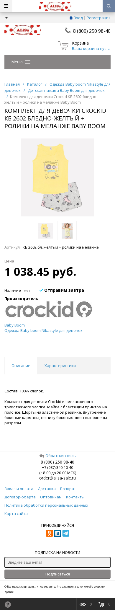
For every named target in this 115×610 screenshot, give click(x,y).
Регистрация (99, 17)
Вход (78, 17)
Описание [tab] (21, 365)
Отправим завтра (63, 290)
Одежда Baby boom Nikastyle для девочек (43, 330)
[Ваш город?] (6, 17)
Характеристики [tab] (60, 365)
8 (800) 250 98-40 (92, 31)
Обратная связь (60, 455)
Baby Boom (14, 325)
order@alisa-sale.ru (57, 478)
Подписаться (57, 574)
